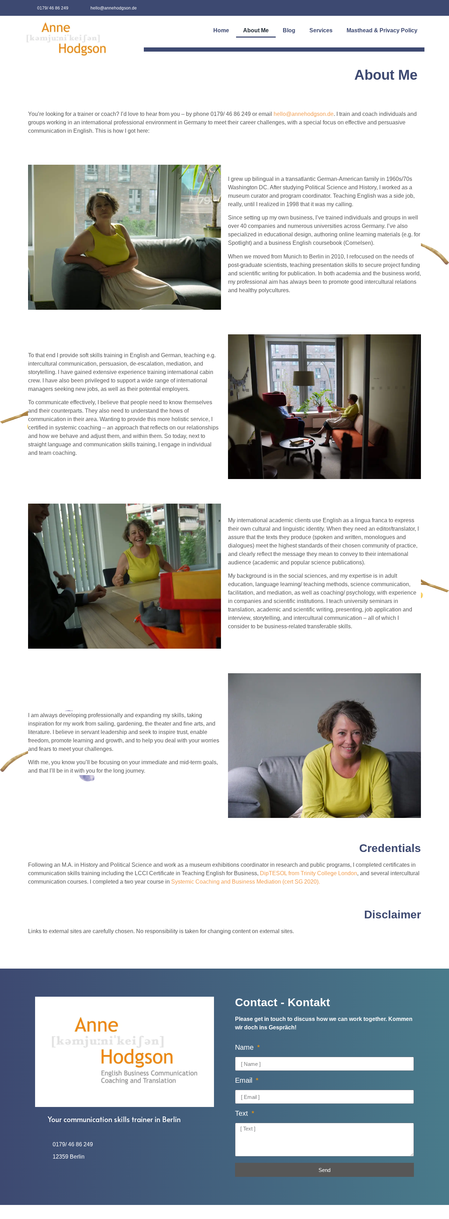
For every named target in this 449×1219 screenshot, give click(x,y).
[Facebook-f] (401, 8)
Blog (289, 30)
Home (221, 30)
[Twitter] (416, 8)
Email (244, 1080)
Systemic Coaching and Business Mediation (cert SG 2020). (245, 882)
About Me (256, 30)
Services (321, 30)
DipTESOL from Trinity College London (308, 873)
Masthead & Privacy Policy (382, 30)
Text (242, 1113)
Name (245, 1047)
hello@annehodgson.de (304, 114)
